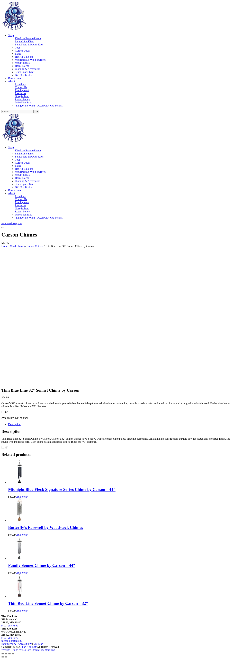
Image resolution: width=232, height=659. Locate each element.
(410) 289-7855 (9, 625)
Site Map (38, 643)
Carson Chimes (35, 246)
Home (4, 246)
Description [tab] (14, 424)
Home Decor (22, 65)
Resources (20, 93)
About (11, 81)
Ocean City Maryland (43, 649)
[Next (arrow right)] (6, 656)
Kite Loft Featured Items (28, 38)
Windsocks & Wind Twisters (30, 59)
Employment (22, 90)
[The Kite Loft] (13, 29)
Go (36, 111)
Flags (18, 53)
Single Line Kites (24, 41)
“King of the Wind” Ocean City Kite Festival (39, 105)
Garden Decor (22, 50)
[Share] (9, 653)
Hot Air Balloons (24, 56)
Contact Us (21, 87)
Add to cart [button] (22, 496)
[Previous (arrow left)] (2, 656)
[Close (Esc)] (13, 653)
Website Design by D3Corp (16, 649)
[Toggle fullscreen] (6, 653)
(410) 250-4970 (9, 637)
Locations (20, 84)
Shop (11, 35)
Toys (17, 47)
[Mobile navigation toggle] (2, 227)
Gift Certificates (23, 75)
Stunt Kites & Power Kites (29, 44)
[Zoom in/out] (2, 653)
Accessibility (25, 643)
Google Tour (22, 96)
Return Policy (22, 99)
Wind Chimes (22, 62)
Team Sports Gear (24, 72)
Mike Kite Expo (23, 102)
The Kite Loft (29, 646)
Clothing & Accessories (27, 68)
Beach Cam (14, 78)
